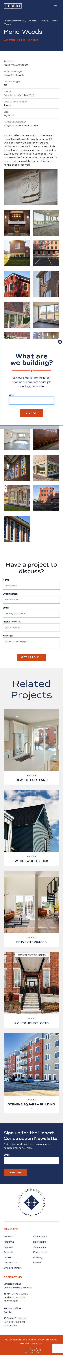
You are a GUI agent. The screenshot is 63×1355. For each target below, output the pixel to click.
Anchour (38, 1343)
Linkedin (38, 1350)
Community (39, 1247)
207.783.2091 (11, 1301)
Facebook (26, 1350)
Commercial (40, 1236)
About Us (9, 1242)
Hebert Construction (14, 21)
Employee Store (13, 1268)
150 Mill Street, (12, 1294)
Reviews (8, 1247)
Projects (32, 21)
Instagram (32, 1350)
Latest (37, 1262)
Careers (8, 1257)
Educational (40, 1252)
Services (8, 1236)
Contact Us (10, 1262)
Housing (44, 21)
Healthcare (39, 1242)
